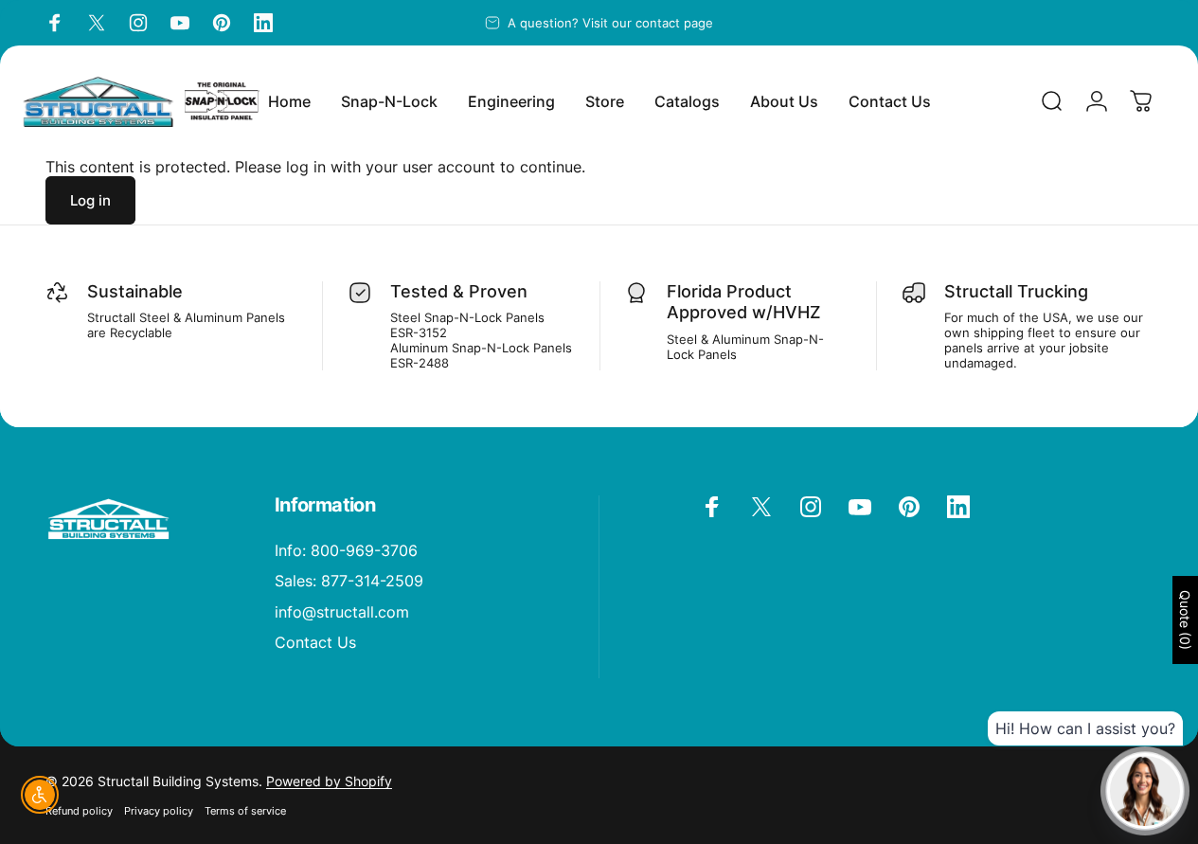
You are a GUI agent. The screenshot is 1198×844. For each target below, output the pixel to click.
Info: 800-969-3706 (346, 550)
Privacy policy (158, 810)
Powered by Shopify (329, 781)
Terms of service (245, 810)
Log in (90, 200)
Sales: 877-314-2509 (349, 580)
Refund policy (79, 810)
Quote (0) (1185, 620)
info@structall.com (342, 611)
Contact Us (315, 642)
